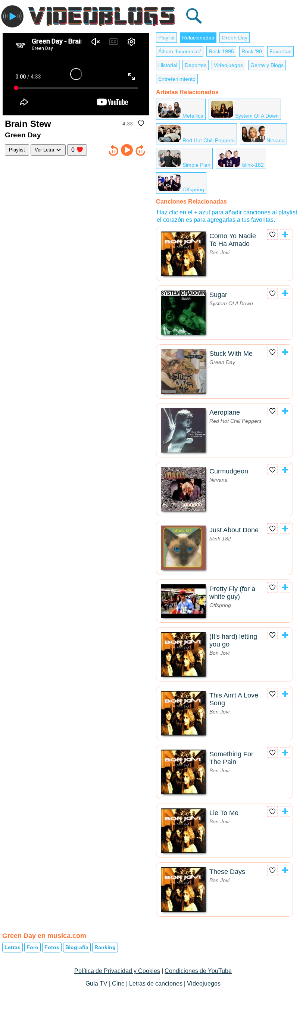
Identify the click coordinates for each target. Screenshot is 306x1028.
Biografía (76, 947)
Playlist (17, 150)
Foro (32, 947)
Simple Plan (196, 165)
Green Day (234, 38)
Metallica (192, 116)
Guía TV (96, 983)
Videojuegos (228, 65)
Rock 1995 (221, 51)
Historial (167, 65)
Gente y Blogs (267, 65)
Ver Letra (45, 150)
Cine (118, 983)
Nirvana (275, 140)
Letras (12, 947)
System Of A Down (257, 116)
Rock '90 (251, 51)
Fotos (51, 947)
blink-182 (253, 165)
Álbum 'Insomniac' (179, 51)
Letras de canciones (155, 983)
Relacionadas (198, 38)
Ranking (105, 947)
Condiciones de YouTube (198, 971)
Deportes (195, 65)
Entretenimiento (177, 79)
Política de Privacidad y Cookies (117, 971)
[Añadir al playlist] (285, 234)
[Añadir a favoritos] (141, 123)
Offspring (193, 189)
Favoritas (280, 51)
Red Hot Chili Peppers (208, 140)
